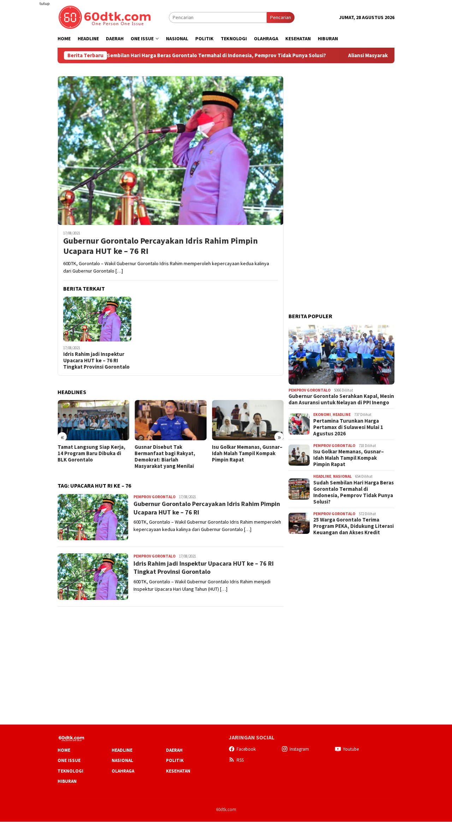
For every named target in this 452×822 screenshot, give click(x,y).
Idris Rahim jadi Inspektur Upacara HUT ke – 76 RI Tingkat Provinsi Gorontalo (96, 360)
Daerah (174, 750)
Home (64, 750)
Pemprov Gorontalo (154, 496)
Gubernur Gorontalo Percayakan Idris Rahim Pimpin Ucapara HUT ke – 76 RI (160, 246)
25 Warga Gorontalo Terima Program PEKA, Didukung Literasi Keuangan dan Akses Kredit (353, 526)
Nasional (342, 476)
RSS (240, 760)
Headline (342, 414)
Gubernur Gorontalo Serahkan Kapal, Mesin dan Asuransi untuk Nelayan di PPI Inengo (341, 399)
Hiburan (67, 781)
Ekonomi (322, 414)
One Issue (69, 760)
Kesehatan (178, 771)
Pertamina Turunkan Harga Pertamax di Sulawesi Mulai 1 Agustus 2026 (348, 426)
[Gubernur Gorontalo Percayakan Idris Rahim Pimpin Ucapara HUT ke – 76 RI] (171, 150)
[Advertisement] (30, 128)
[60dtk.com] (104, 16)
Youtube (351, 749)
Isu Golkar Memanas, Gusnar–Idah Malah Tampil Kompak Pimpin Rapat (247, 453)
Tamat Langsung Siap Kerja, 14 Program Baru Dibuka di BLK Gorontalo (91, 453)
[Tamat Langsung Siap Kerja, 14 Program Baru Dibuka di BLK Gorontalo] (93, 420)
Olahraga (123, 771)
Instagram (299, 749)
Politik (175, 760)
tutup (44, 3)
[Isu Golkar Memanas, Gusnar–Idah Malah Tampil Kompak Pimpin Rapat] (248, 420)
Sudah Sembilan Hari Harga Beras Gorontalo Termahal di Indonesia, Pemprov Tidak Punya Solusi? (179, 55)
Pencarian (280, 17)
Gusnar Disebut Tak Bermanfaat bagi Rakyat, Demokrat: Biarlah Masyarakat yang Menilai (165, 456)
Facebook (246, 749)
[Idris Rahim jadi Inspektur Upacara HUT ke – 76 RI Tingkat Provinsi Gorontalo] (97, 319)
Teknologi (70, 771)
